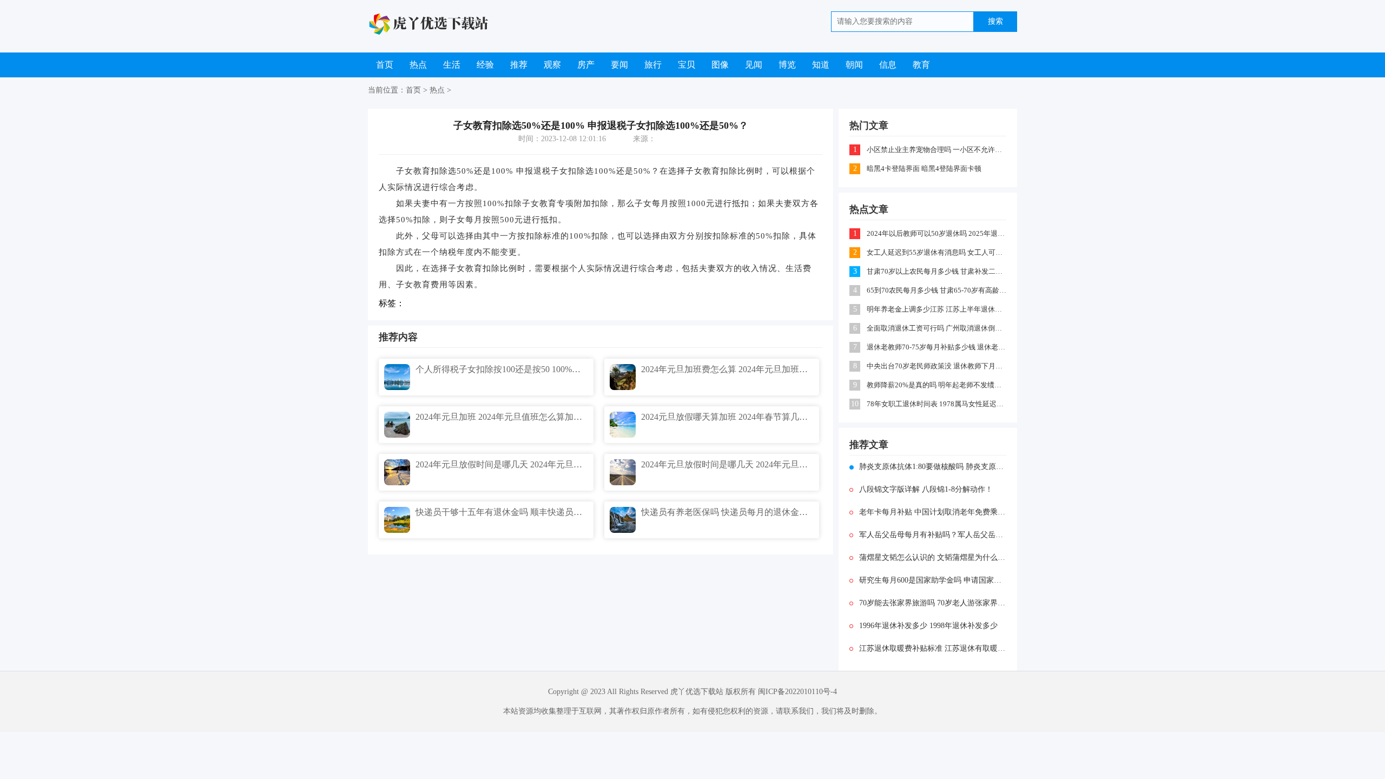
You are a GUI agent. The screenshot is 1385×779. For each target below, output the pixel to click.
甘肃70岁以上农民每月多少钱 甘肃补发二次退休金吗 (937, 271)
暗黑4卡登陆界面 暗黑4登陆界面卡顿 (924, 168)
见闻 (753, 64)
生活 (451, 64)
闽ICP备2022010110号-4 (797, 692)
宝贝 (686, 64)
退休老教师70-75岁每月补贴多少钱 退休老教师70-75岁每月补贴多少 (937, 347)
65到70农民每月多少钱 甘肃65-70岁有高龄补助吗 (937, 290)
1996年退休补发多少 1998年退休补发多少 (928, 626)
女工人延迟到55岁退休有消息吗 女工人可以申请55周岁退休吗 (937, 252)
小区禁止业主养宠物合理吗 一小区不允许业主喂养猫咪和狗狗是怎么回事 (937, 150)
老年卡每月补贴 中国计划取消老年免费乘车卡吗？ (932, 512)
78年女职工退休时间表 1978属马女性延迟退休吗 (937, 404)
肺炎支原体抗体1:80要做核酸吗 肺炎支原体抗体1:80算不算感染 (932, 467)
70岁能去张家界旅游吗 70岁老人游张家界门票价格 (932, 603)
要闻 (619, 64)
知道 (820, 64)
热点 (418, 64)
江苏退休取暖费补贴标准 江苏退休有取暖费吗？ (932, 648)
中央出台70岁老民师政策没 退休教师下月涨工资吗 (937, 366)
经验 (485, 64)
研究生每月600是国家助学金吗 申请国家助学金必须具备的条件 (932, 580)
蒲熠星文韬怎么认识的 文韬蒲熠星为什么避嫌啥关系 (932, 557)
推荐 (518, 64)
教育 (921, 64)
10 (855, 404)
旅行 (653, 64)
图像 (720, 64)
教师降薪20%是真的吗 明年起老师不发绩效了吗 (937, 385)
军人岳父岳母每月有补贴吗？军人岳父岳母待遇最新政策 (932, 535)
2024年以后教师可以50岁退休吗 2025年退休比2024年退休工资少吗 (937, 233)
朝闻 (854, 64)
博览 (787, 64)
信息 (887, 64)
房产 (586, 64)
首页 (384, 64)
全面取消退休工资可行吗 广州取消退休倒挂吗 (937, 328)
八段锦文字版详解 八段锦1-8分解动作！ (926, 489)
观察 (552, 64)
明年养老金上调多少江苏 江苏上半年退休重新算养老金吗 (937, 309)
